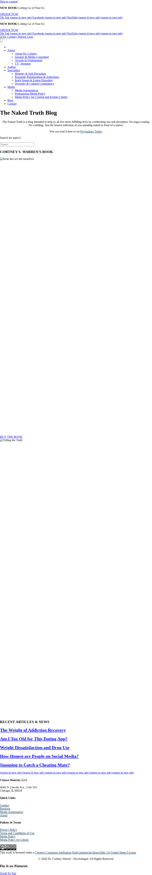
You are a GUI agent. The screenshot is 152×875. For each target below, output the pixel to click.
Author (11, 67)
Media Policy (8, 836)
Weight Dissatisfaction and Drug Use (35, 747)
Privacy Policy (8, 829)
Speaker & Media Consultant (32, 57)
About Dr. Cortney (26, 53)
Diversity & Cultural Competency (34, 83)
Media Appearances (26, 90)
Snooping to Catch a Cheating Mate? (35, 765)
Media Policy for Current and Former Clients (41, 97)
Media (11, 87)
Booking (5, 808)
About (11, 50)
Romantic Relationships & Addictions (37, 77)
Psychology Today (91, 131)
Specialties (13, 70)
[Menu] (1, 40)
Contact (11, 103)
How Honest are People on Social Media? (39, 756)
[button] (8, 873)
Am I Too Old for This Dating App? (33, 738)
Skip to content (9, 1)
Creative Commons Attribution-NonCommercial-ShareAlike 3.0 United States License (85, 852)
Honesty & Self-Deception (30, 73)
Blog (10, 100)
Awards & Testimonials (28, 60)
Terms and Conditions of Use (17, 833)
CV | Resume (23, 63)
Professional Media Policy (30, 93)
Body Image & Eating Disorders (34, 80)
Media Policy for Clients (14, 839)
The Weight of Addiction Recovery (33, 730)
